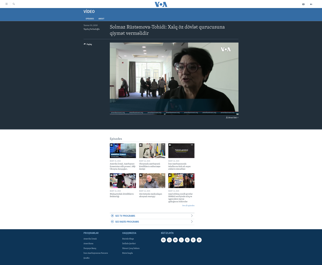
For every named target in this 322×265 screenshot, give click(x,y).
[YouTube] (303, 4)
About (101, 19)
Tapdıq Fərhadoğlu (92, 29)
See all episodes (188, 206)
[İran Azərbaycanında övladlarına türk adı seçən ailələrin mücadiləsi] (181, 150)
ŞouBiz (86, 258)
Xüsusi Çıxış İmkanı (131, 249)
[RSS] (187, 240)
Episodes (90, 19)
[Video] (311, 4)
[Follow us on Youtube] (175, 240)
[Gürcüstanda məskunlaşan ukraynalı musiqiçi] (152, 180)
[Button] (88, 45)
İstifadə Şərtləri (129, 244)
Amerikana (88, 244)
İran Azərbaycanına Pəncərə (96, 253)
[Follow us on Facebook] (163, 240)
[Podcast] (193, 240)
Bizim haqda (127, 253)
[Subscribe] (199, 240)
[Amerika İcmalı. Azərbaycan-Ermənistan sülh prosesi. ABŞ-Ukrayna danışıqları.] (123, 150)
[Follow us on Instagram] (169, 240)
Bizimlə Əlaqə (128, 239)
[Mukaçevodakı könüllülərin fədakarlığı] (123, 180)
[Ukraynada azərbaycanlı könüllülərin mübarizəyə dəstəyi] (152, 150)
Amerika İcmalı (90, 239)
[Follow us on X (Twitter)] (181, 240)
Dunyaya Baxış (90, 249)
